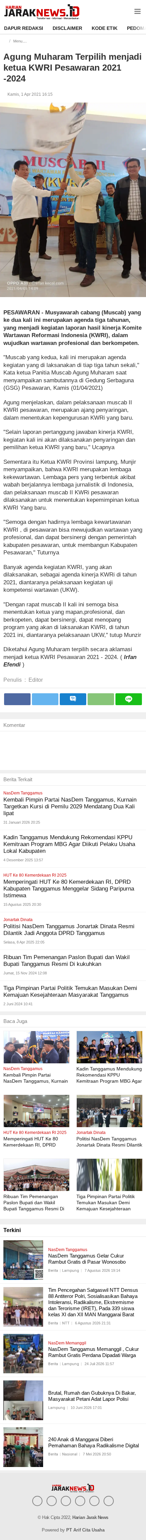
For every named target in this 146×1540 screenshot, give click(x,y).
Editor (36, 680)
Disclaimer (67, 28)
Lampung (70, 1270)
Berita (53, 1270)
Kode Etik (104, 28)
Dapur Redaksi (23, 28)
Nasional (69, 1454)
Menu (17, 41)
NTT (66, 1323)
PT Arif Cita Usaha (85, 1530)
